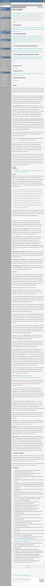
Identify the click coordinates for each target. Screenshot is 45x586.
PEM (13, 7)
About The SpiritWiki (21, 582)
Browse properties (5, 85)
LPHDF (40, 5)
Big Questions (33, 15)
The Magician (19, 58)
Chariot (13, 36)
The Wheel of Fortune (30, 41)
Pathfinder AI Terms (4, 45)
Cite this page (4, 84)
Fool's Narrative (22, 73)
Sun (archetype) (30, 38)
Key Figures (3, 55)
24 (34, 414)
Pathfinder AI (3, 42)
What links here (5, 74)
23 (36, 409)
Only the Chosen (35, 52)
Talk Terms (3, 64)
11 (36, 233)
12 (15, 248)
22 (22, 385)
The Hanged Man (31, 39)
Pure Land (36, 401)
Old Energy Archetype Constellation (30, 13)
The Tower (23, 41)
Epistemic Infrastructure (16, 5)
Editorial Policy (3, 65)
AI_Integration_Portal (5, 70)
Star (21, 38)
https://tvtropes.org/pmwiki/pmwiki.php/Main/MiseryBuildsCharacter (26, 377)
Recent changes (5, 69)
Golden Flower (28, 383)
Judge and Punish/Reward (26, 52)
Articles (2, 28)
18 (22, 291)
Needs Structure (4, 53)
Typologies (3, 26)
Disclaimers (27, 582)
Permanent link (4, 81)
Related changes (5, 76)
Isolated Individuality (16, 52)
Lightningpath (24, 575)
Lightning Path (3, 23)
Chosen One (32, 48)
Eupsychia (3, 21)
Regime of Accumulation (32, 5)
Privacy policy (14, 582)
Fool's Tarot (28, 73)
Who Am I (18, 29)
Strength (24, 38)
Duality (25, 36)
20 (30, 311)
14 (42, 262)
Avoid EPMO (3, 67)
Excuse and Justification (22, 50)
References (28, 566)
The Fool (25, 39)
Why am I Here (24, 29)
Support (23, 7)
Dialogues (3, 29)
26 (34, 433)
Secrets (41, 52)
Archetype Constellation (17, 48)
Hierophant (32, 36)
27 (40, 446)
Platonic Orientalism (32, 230)
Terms (19, 575)
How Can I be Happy (23, 27)
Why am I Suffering (31, 29)
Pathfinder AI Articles (4, 46)
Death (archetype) (19, 36)
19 (32, 301)
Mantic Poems (3, 36)
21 (39, 320)
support (29, 465)
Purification (14, 322)
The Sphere (26, 388)
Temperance (36, 38)
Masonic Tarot (17, 140)
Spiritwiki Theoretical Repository (4, 14)
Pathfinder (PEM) (4, 24)
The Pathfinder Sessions (5, 43)
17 (36, 287)
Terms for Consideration (5, 62)
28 (42, 450)
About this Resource (4, 11)
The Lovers (37, 39)
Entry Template (3, 61)
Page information (5, 82)
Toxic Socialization (30, 354)
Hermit (28, 36)
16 (36, 284)
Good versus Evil (37, 50)
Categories (15, 575)
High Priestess (38, 36)
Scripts (2, 38)
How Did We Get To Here (33, 27)
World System (18, 7)
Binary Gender (26, 48)
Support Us (3, 16)
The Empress (20, 39)
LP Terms (3, 52)
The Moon (18, 41)
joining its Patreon (31, 460)
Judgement (14, 38)
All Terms (2, 50)
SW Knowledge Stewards (5, 59)
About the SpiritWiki (4, 20)
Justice (18, 38)
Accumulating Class (33, 213)
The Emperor (14, 39)
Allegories (3, 34)
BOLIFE (29, 575)
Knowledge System (36, 455)
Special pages (4, 77)
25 (32, 423)
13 (20, 256)
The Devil (42, 38)
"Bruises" (18, 335)
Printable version (5, 79)
